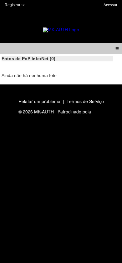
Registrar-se (15, 5)
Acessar (110, 5)
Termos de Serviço (85, 101)
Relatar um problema (39, 101)
